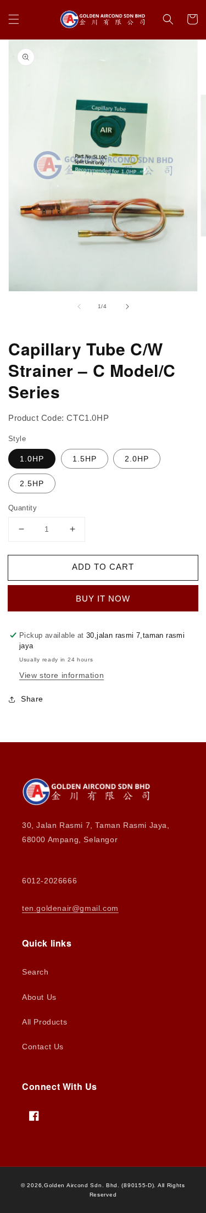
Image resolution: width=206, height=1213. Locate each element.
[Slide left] (79, 306)
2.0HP (137, 458)
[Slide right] (127, 306)
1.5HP (85, 458)
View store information (61, 675)
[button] (14, 19)
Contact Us (43, 1046)
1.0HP (32, 458)
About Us (39, 997)
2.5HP (32, 483)
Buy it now (103, 598)
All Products (44, 1021)
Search (35, 971)
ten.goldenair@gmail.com (70, 908)
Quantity (22, 508)
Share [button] (32, 698)
